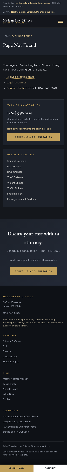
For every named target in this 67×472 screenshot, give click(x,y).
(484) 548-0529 (19, 113)
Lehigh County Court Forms (17, 421)
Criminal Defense (16, 161)
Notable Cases (10, 389)
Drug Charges (14, 171)
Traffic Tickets (15, 188)
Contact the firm (17, 88)
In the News (9, 394)
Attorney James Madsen (15, 379)
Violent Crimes (15, 182)
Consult (50, 468)
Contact (7, 399)
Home (6, 36)
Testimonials (9, 384)
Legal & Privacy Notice (13, 452)
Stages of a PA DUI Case (16, 431)
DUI (5, 346)
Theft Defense (15, 177)
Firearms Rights (11, 361)
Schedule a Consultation (33, 137)
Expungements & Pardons (21, 199)
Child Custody (10, 356)
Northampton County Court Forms (20, 416)
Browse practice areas (20, 76)
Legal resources (16, 82)
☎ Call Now (16, 468)
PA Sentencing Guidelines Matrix (19, 426)
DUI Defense (14, 166)
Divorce (7, 351)
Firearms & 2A (14, 193)
